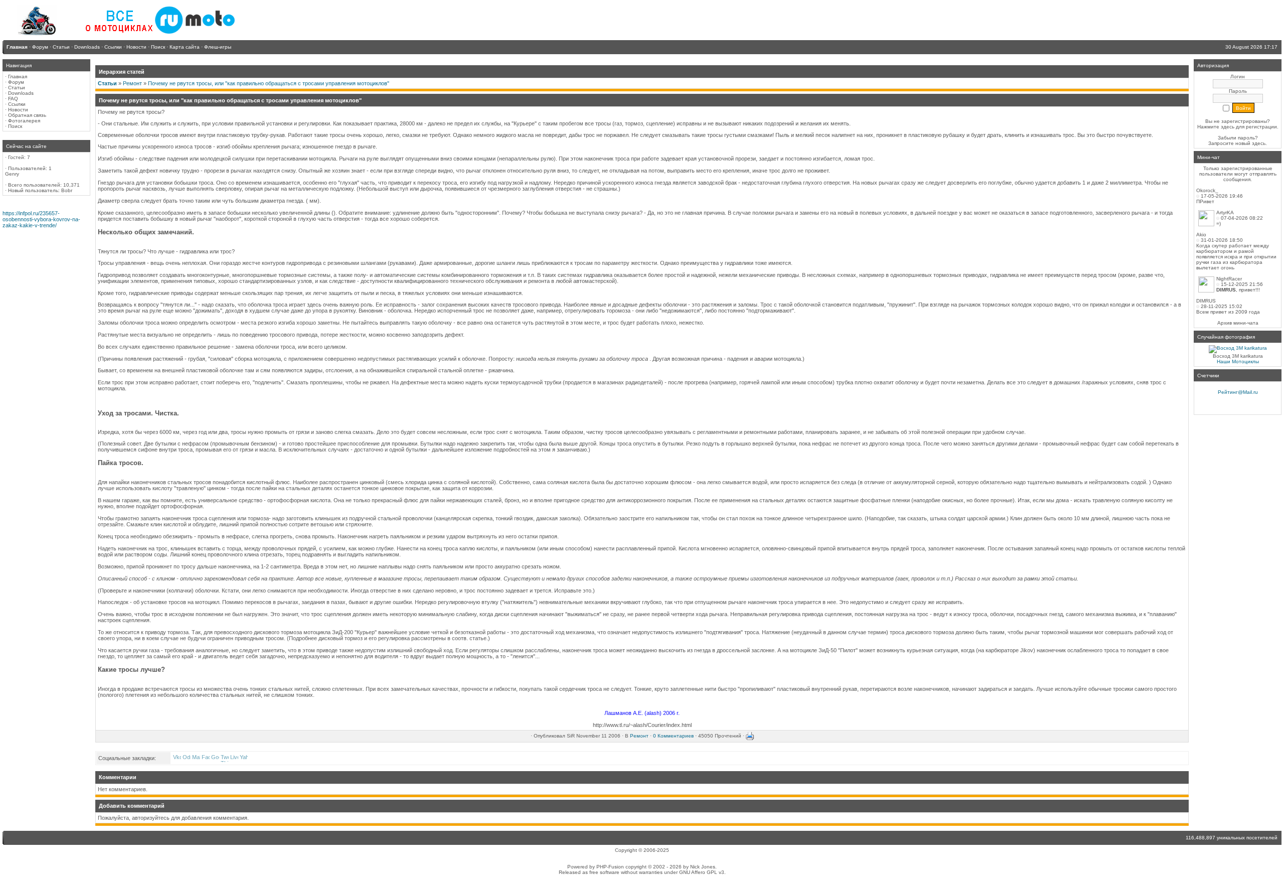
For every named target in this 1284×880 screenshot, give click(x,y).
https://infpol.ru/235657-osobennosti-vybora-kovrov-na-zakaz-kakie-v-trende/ (41, 219)
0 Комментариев (673, 736)
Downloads (21, 93)
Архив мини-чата (1237, 323)
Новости (18, 109)
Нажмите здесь (1215, 126)
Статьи (16, 87)
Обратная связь (27, 115)
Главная (17, 76)
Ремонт (132, 83)
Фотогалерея (24, 120)
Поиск (15, 126)
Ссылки (17, 104)
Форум (16, 82)
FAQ (13, 98)
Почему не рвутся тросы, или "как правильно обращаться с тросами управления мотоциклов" (268, 83)
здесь (1258, 143)
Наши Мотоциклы (1238, 361)
